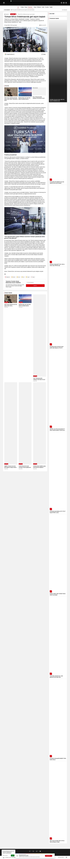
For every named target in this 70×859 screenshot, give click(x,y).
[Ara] (61, 3)
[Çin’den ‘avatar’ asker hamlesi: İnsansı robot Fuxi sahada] (58, 555)
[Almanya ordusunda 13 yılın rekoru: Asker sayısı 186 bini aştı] (58, 226)
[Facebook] (29, 851)
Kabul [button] (13, 855)
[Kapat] (53, 854)
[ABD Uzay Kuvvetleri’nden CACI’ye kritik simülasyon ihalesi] (58, 802)
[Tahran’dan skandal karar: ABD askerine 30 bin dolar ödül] (58, 637)
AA (5, 274)
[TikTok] (36, 851)
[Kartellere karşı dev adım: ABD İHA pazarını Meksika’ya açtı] (58, 61)
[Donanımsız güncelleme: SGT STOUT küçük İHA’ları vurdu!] (58, 473)
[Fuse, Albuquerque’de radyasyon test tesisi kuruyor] (39, 94)
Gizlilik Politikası (5, 855)
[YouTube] (40, 851)
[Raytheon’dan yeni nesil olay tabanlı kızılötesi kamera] (25, 94)
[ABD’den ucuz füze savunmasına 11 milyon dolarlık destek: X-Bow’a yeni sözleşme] (58, 390)
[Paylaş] (66, 857)
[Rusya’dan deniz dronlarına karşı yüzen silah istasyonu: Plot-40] (58, 308)
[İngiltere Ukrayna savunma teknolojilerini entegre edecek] (10, 425)
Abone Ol (35, 285)
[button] (64, 3)
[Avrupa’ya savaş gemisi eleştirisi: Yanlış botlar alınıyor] (58, 720)
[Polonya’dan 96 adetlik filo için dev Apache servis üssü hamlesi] (58, 143)
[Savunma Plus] (35, 6)
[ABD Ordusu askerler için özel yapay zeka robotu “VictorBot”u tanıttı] (11, 94)
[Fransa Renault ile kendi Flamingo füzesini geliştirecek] (25, 425)
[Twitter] (33, 851)
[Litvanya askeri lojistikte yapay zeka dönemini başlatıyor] (39, 425)
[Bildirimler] (66, 3)
